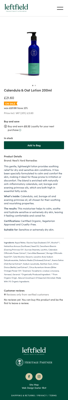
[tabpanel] (34, 223)
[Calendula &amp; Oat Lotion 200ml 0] (34, 53)
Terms (53, 395)
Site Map (34, 384)
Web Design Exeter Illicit (34, 387)
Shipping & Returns (23, 395)
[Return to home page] (34, 355)
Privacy (42, 395)
